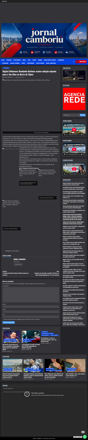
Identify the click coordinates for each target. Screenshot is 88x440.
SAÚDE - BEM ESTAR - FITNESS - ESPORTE (33, 370)
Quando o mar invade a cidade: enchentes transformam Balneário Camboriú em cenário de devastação (73, 238)
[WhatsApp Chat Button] (85, 437)
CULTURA (13, 339)
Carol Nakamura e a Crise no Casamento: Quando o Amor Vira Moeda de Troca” (48, 339)
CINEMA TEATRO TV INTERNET (50, 60)
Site (3, 314)
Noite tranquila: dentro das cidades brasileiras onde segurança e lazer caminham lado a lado (74, 243)
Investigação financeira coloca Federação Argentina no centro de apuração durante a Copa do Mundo (73, 188)
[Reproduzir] (64, 134)
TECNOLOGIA (9, 60)
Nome (4, 304)
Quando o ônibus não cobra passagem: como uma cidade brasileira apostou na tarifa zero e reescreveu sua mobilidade (74, 265)
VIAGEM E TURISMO (40, 63)
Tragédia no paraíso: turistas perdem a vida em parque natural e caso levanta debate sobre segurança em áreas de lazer (73, 308)
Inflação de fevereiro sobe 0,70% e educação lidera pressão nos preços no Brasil (74, 227)
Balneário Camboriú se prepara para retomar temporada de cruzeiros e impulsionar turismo (72, 247)
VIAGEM (2, 60)
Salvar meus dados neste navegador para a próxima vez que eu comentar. (22, 319)
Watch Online (83, 61)
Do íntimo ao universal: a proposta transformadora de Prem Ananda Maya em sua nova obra (74, 286)
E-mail (4, 309)
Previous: (16, 273)
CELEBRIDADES (61, 60)
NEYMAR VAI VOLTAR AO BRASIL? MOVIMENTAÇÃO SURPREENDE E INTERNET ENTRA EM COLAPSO (73, 223)
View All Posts (18, 264)
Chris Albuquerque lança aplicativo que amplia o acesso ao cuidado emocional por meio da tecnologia (74, 192)
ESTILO (29, 60)
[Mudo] (81, 134)
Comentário (6, 286)
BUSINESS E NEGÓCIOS (15, 63)
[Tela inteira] (83, 134)
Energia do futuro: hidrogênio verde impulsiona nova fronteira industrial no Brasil (74, 211)
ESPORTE (34, 60)
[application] (74, 129)
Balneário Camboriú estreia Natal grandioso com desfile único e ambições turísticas (73, 251)
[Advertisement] (44, 13)
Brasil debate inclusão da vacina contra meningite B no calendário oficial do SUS (74, 256)
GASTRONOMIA (5, 63)
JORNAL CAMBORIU (8, 77)
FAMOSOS (40, 60)
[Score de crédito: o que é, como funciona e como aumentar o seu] (75, 365)
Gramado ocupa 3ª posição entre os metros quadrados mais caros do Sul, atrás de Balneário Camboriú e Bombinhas (73, 318)
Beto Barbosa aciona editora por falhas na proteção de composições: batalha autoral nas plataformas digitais (11, 347)
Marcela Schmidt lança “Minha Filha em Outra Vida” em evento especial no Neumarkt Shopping (73, 207)
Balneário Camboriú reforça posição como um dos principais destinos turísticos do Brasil (73, 184)
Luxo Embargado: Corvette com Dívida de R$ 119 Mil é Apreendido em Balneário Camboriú (31, 346)
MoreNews (45, 438)
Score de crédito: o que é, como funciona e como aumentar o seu (75, 374)
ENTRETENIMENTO (17, 60)
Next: (47, 273)
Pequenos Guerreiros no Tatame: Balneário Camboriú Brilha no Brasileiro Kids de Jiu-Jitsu (74, 313)
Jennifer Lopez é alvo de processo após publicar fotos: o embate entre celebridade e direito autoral (73, 323)
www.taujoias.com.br (25, 166)
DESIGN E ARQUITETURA (51, 63)
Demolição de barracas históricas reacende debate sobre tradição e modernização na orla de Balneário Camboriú (73, 201)
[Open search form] (74, 61)
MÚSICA (24, 60)
